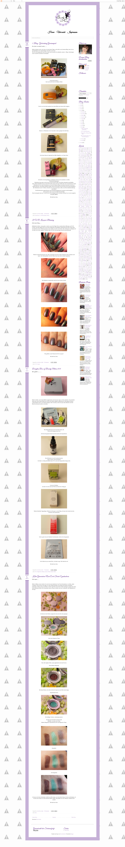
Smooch (48, 215)
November (83, 113)
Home (51, 32)
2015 (81, 110)
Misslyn (87, 239)
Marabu (80, 234)
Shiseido (88, 264)
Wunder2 (89, 275)
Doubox (80, 186)
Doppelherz (88, 185)
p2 (91, 251)
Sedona (89, 262)
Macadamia (80, 228)
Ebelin (90, 189)
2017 (81, 107)
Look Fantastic (85, 222)
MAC (85, 227)
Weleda (55, 571)
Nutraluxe (90, 249)
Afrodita (89, 147)
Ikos (90, 207)
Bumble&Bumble (81, 170)
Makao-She (85, 228)
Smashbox (90, 265)
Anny (87, 153)
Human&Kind (81, 207)
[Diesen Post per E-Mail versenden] (51, 213)
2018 (81, 105)
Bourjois (89, 169)
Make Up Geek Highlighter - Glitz (88, 377)
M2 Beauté (80, 227)
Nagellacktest (86, 245)
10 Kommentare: (46, 811)
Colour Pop (87, 179)
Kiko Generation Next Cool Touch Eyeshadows (50, 576)
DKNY (84, 184)
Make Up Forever (85, 229)
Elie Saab (89, 190)
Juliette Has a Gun (89, 212)
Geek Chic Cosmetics (87, 197)
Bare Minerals (89, 158)
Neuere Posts (34, 817)
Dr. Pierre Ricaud (81, 189)
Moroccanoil (81, 244)
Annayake (88, 152)
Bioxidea (80, 167)
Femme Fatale (88, 195)
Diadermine (90, 183)
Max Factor (87, 235)
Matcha (89, 234)
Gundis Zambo (82, 203)
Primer (90, 256)
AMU (80, 151)
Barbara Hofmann (82, 158)
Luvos (84, 226)
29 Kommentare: (46, 213)
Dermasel (85, 183)
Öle (91, 250)
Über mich (61, 32)
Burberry (86, 170)
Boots (85, 169)
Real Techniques (88, 257)
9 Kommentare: (46, 362)
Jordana (80, 212)
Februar (82, 138)
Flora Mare (81, 196)
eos (85, 191)
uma (83, 272)
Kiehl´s (80, 215)
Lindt (85, 221)
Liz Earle (89, 221)
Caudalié (86, 173)
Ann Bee (87, 65)
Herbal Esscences (89, 205)
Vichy (82, 274)
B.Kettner (90, 156)
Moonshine (88, 243)
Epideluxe (89, 191)
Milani (80, 239)
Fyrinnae (80, 197)
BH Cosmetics (81, 164)
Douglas (85, 186)
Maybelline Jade (82, 237)
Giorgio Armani (81, 200)
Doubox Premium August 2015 (88, 316)
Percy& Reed (82, 255)
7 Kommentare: (46, 569)
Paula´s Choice (85, 254)
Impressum (72, 32)
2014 (81, 142)
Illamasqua (80, 208)
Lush (81, 226)
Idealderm (86, 207)
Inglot (80, 209)
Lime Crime (81, 221)
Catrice (80, 173)
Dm (87, 184)
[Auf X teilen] (54, 213)
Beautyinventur (81, 162)
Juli (82, 120)
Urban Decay (89, 272)
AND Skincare (81, 152)
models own (84, 240)
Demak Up (80, 183)
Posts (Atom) (38, 819)
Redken (80, 259)
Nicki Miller (90, 248)
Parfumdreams (86, 253)
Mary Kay (84, 234)
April (82, 125)
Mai (82, 123)
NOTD (84, 249)
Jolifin (89, 211)
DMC (90, 184)
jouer (83, 212)
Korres (80, 216)
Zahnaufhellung (89, 277)
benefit (91, 162)
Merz (90, 238)
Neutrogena (85, 248)
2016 (81, 108)
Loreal (91, 224)
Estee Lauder (84, 194)
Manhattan (80, 233)
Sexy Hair (84, 264)
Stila (90, 267)
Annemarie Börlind (82, 153)
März (82, 127)
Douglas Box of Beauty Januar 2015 (88, 336)
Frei (89, 196)
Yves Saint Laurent (82, 277)
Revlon (89, 259)
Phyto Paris (87, 255)
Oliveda (49, 571)
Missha (83, 239)
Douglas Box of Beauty (40, 571)
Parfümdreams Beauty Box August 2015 (87, 368)
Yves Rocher (88, 276)
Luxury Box (89, 226)
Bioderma (80, 165)
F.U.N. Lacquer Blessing (43, 220)
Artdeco (87, 154)
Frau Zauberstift (63, 833)
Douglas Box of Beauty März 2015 (46, 369)
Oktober (82, 115)
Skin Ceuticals (81, 265)
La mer (88, 216)
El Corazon (84, 190)
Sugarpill (80, 268)
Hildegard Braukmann (85, 206)
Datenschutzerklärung (36, 37)
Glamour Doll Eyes (85, 201)
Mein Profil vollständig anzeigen (87, 68)
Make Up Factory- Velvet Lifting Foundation (88, 326)
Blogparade (80, 168)
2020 (81, 103)
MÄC (90, 227)
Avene (87, 156)
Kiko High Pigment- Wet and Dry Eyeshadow (88, 305)
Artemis (80, 156)
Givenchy (86, 200)
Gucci (91, 202)
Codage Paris (82, 178)
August (82, 118)
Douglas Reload (88, 188)
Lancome (46, 571)
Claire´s (81, 177)
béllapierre (86, 162)
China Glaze (37, 215)
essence (89, 192)
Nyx (83, 250)
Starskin (52, 571)
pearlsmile (90, 254)
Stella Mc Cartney (85, 267)
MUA (86, 244)
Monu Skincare (81, 243)
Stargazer (89, 266)
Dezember (83, 111)
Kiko (36, 812)
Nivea (81, 249)
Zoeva (81, 278)
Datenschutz (67, 830)
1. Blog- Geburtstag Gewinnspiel (44, 43)
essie (79, 194)
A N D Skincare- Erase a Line (88, 296)
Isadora (80, 211)
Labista (84, 217)
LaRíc (84, 218)
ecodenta (80, 190)
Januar (82, 140)
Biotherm (89, 165)
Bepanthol (81, 163)
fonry (86, 196)
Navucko (80, 248)
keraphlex (89, 213)
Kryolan (84, 216)
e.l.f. (40, 215)
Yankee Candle (81, 276)
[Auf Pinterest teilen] (56, 213)
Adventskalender (84, 147)
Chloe (89, 174)
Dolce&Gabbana (81, 185)
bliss (83, 167)
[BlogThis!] (53, 213)
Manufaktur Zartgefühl (87, 233)
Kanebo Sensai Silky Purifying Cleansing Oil (88, 357)
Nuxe (81, 250)
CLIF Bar (85, 177)
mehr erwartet (85, 238)
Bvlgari (91, 170)
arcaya (91, 153)
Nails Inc (90, 245)
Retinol (84, 259)
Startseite (54, 817)
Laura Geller (89, 218)
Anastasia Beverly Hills (86, 151)
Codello (87, 178)
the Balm (80, 270)
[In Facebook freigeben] (55, 213)
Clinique (90, 177)
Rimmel (80, 260)
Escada (85, 192)
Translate (87, 94)
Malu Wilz (88, 232)
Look (79, 222)
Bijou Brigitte (88, 164)
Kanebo (81, 213)
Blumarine (89, 168)
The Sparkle (86, 271)
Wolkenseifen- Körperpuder (87, 285)
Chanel (90, 173)
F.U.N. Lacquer (37, 364)
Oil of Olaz (87, 250)
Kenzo (85, 213)
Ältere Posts (73, 817)
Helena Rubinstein (89, 203)
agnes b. (80, 148)
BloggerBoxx (88, 167)
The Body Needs (86, 270)
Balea (89, 157)
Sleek (86, 265)
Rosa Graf (83, 261)
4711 (36, 571)
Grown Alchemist (86, 202)
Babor (81, 157)
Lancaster (88, 217)
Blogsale (85, 168)
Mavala (80, 235)
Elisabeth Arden (81, 191)
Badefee (85, 157)
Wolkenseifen (84, 275)
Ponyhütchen (85, 256)
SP (85, 266)
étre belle (42, 215)
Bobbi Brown (81, 169)
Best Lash (86, 163)
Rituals (45, 215)
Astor (83, 156)
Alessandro (85, 148)
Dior (80, 184)
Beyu (90, 163)
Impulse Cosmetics (87, 208)
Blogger (72, 833)
